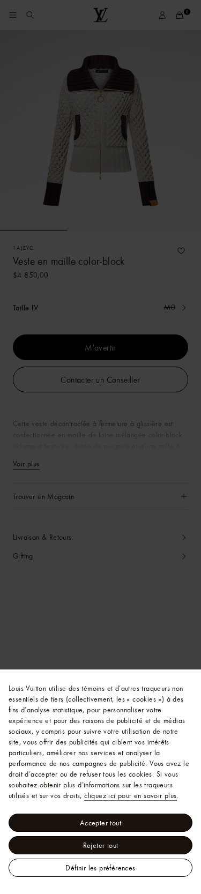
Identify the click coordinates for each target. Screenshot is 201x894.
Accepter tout (100, 823)
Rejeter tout (100, 845)
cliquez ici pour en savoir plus (130, 795)
